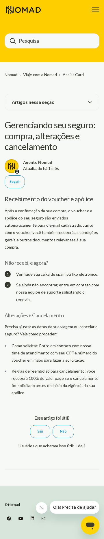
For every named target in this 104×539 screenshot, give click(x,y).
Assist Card (73, 74)
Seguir (15, 181)
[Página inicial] (23, 10)
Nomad (11, 74)
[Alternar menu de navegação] (96, 10)
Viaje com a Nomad (40, 74)
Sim (40, 431)
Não (63, 431)
